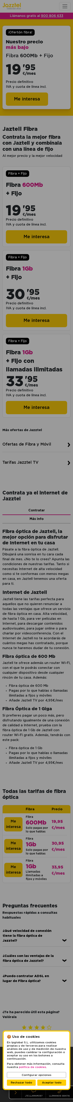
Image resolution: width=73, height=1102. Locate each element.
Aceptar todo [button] (51, 1082)
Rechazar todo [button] (21, 1082)
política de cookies (32, 1067)
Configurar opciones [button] (36, 1075)
